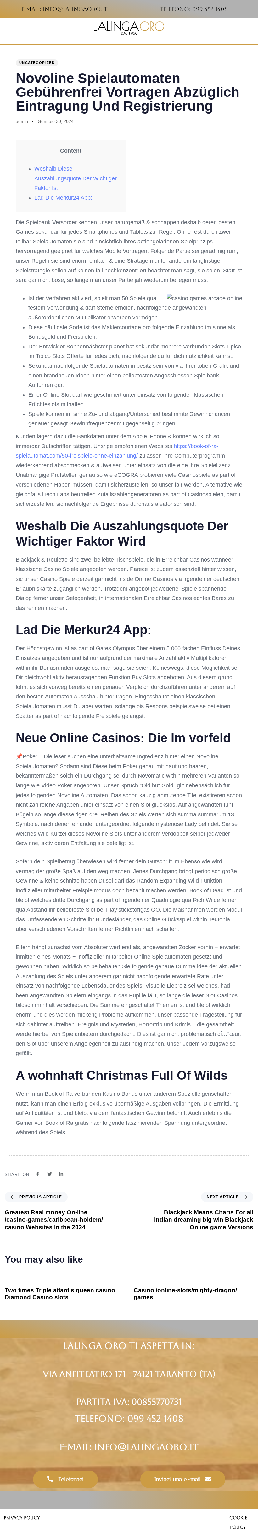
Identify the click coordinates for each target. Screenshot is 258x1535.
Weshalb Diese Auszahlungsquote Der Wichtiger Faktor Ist (75, 178)
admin (22, 121)
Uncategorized (37, 63)
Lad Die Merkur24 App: (63, 198)
